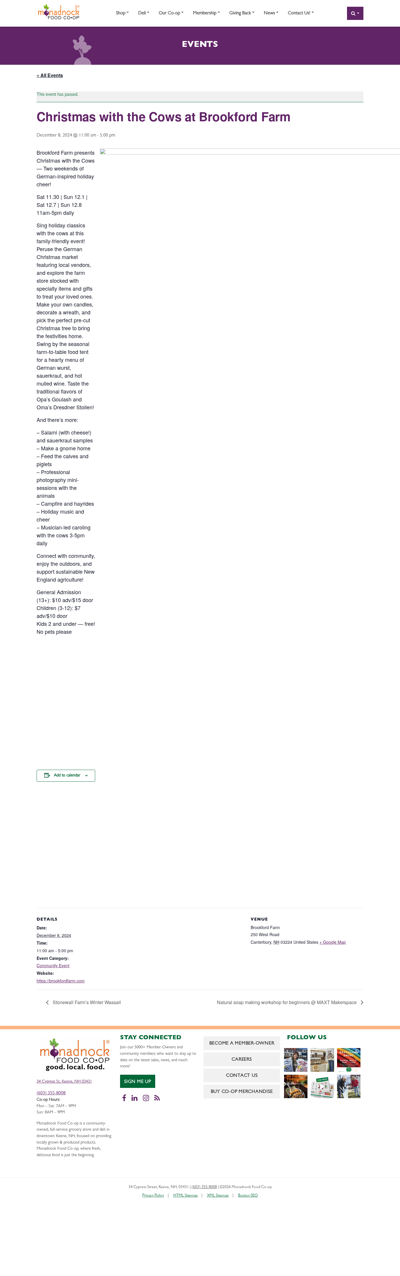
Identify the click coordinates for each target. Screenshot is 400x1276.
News (269, 13)
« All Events (50, 75)
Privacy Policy (153, 1196)
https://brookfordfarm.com (61, 981)
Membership (204, 13)
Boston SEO (248, 1196)
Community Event (53, 965)
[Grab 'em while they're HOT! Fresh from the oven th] (295, 1086)
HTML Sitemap (185, 1196)
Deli (142, 13)
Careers (242, 1059)
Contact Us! (299, 13)
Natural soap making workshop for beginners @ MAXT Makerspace (287, 1002)
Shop (120, 13)
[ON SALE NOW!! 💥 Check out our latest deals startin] (322, 1086)
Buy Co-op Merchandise (242, 1092)
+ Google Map (332, 942)
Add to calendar (67, 776)
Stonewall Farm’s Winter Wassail (86, 1002)
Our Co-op (169, 13)
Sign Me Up (137, 1082)
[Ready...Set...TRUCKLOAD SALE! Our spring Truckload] (295, 1059)
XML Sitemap (218, 1196)
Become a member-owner (241, 1043)
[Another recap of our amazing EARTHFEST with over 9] (322, 1059)
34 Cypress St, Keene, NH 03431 (64, 1082)
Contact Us (242, 1076)
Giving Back (240, 13)
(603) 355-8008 (51, 1093)
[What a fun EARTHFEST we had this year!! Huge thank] (348, 1086)
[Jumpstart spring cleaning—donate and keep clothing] (348, 1059)
